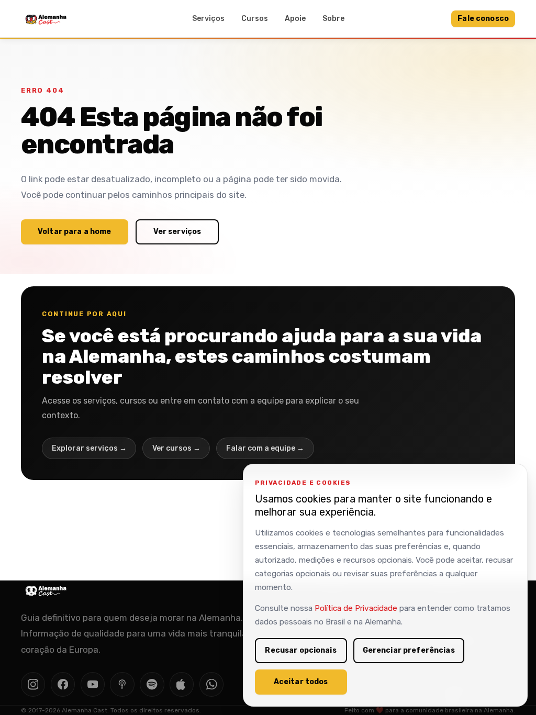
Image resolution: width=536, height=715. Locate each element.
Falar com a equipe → (265, 448)
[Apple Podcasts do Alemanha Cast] (182, 684)
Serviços (208, 18)
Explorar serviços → (89, 448)
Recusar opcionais (300, 650)
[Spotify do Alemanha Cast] (152, 684)
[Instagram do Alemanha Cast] (33, 684)
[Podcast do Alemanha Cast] (122, 684)
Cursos (254, 18)
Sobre (333, 18)
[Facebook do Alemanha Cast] (63, 684)
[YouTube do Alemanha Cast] (93, 684)
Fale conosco (483, 18)
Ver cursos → (176, 448)
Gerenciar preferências (409, 650)
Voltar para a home (74, 231)
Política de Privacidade (356, 608)
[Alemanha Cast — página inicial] (46, 18)
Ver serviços (177, 231)
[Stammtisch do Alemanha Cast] (211, 684)
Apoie (295, 18)
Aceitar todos (301, 681)
